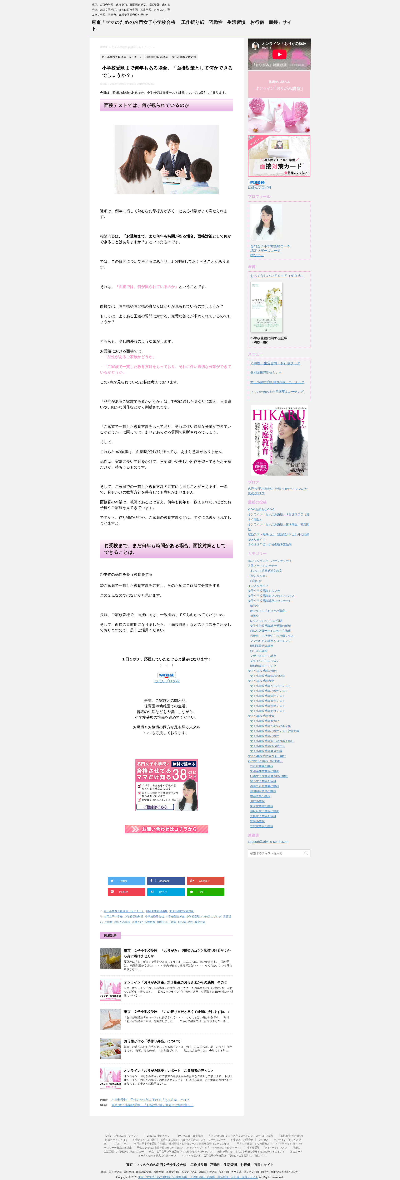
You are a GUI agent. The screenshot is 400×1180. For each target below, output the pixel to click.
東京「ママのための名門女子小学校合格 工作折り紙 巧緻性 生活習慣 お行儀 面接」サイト (200, 1164)
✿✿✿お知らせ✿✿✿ (261, 509)
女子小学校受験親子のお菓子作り (272, 741)
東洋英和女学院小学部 (264, 771)
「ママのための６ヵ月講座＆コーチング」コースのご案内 (240, 1135)
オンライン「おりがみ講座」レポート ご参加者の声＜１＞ (169, 1070)
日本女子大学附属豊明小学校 (269, 776)
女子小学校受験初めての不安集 (270, 726)
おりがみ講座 (122, 922)
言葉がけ (137, 922)
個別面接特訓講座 (157, 911)
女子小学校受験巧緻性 (264, 736)
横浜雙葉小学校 (260, 796)
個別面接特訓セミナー (266, 372)
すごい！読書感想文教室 (266, 570)
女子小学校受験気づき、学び (267, 756)
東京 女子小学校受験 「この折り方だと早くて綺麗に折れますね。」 (179, 1011)
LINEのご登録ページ (158, 1135)
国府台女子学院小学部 (264, 811)
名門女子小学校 (113, 916)
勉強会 (254, 605)
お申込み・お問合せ (242, 1139)
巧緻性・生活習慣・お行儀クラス (275, 363)
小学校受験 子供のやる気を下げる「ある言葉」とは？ (150, 1100)
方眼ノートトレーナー (262, 565)
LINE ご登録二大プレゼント (123, 1135)
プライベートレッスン (264, 661)
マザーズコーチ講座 (263, 656)
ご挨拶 (108, 922)
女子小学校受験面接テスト (267, 711)
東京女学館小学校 (261, 806)
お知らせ (256, 580)
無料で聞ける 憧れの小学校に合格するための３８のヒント (251, 1151)
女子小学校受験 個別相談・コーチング (277, 382)
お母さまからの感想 (144, 1139)
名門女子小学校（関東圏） (265, 761)
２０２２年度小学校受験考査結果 (270, 544)
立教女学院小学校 (261, 826)
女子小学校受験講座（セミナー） (124, 911)
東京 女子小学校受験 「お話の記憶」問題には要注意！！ (152, 1105)
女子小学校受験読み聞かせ (267, 746)
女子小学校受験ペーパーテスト (270, 686)
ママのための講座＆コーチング (270, 640)
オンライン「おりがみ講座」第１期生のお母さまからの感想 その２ (175, 982)
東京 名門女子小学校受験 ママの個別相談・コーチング (180, 1151)
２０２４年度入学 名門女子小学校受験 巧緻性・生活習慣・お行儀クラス (223, 1155)
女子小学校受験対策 (181, 911)
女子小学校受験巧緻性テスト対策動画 (275, 731)
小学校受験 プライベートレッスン (267, 1147)
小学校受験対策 (133, 916)
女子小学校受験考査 (261, 681)
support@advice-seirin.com (268, 841)
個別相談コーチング (263, 666)
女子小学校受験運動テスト (267, 706)
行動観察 (150, 922)
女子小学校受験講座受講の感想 (270, 625)
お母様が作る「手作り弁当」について (152, 1041)
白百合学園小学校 (261, 766)
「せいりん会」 (258, 575)
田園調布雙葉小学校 (263, 791)
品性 (190, 922)
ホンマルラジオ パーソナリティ (270, 560)
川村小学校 (257, 801)
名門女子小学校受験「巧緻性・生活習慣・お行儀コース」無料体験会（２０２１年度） (183, 1143)
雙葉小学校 (257, 821)
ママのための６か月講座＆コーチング (277, 391)
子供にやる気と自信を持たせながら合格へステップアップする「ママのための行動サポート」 (189, 1147)
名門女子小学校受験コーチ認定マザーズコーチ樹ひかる (270, 251)
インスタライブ (258, 585)
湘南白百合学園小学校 (264, 786)
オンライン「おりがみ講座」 (269, 610)
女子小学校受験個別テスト (267, 701)
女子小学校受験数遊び (264, 721)
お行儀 (182, 922)
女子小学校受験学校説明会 (267, 676)
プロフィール (121, 1143)
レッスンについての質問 (266, 620)
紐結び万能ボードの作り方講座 (270, 630)
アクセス (264, 1139)
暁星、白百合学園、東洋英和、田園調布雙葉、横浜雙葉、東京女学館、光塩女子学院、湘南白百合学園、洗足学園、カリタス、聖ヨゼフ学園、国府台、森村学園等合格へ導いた (200, 1171)
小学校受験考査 (175, 916)
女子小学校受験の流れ (262, 671)
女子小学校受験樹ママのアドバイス (271, 595)
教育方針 (200, 922)
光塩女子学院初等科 (263, 816)
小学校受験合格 (154, 916)
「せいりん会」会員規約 (189, 1135)
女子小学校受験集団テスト (267, 696)
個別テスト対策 (166, 922)
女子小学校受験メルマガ (264, 590)
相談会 (254, 615)
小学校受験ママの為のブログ (203, 916)
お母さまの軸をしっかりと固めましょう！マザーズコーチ (193, 1139)
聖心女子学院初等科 (263, 781)
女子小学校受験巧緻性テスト (269, 691)
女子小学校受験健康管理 (266, 751)
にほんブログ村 (167, 681)
